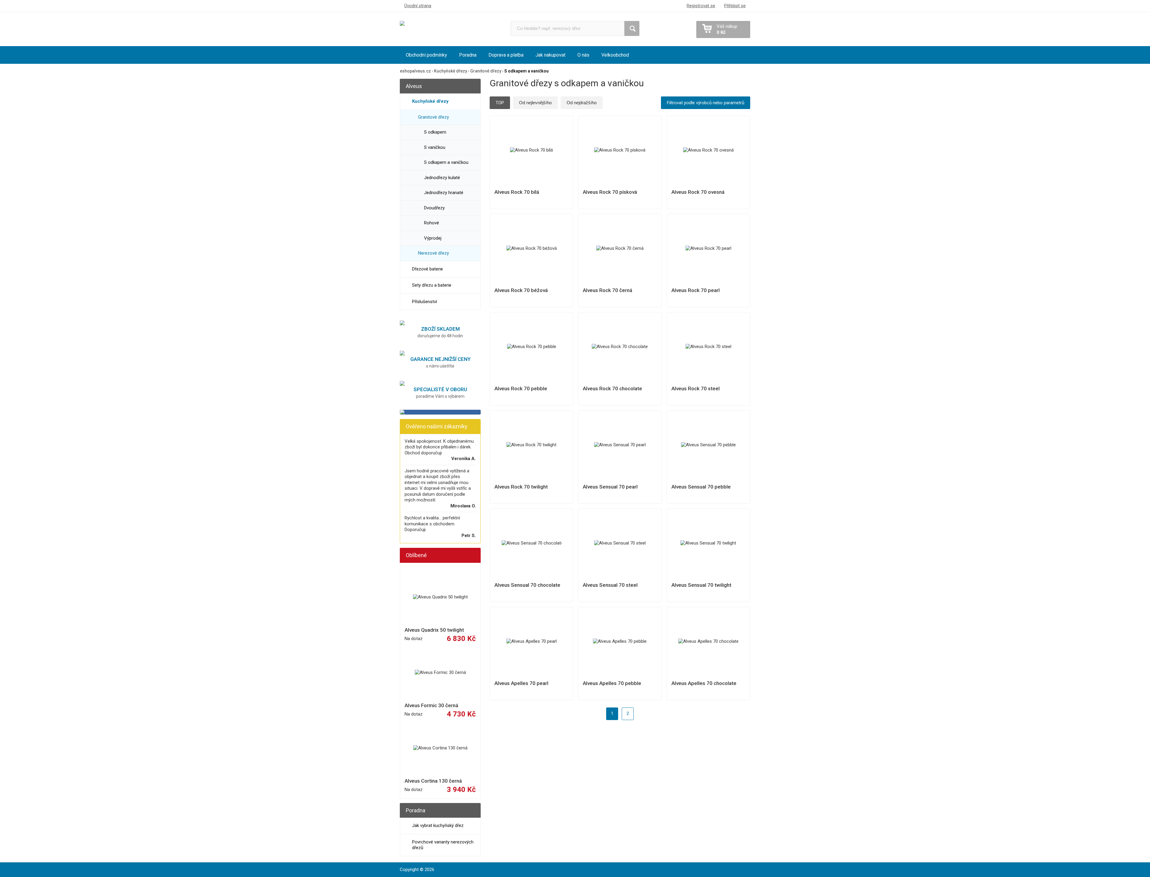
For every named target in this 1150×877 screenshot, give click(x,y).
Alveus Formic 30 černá (431, 705)
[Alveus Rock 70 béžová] (532, 249)
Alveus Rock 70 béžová (521, 290)
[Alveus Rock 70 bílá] (532, 150)
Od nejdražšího (582, 102)
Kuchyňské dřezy (430, 101)
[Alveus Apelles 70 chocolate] (708, 642)
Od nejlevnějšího (535, 102)
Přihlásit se (735, 5)
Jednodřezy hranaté (443, 192)
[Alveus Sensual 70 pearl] (620, 445)
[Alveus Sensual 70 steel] (620, 543)
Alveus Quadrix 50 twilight (434, 630)
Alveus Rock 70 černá (607, 290)
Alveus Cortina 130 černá (433, 781)
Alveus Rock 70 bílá (516, 192)
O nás (583, 55)
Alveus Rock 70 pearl (695, 290)
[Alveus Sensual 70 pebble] (708, 445)
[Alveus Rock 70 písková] (620, 150)
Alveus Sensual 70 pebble (701, 487)
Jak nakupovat (550, 55)
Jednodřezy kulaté (442, 177)
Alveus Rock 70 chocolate (612, 388)
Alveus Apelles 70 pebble (612, 683)
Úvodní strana (417, 5)
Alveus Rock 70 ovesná (697, 192)
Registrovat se (701, 5)
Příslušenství (424, 301)
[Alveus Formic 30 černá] (440, 673)
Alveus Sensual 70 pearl (610, 487)
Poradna (467, 55)
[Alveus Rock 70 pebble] (532, 347)
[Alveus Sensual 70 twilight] (708, 543)
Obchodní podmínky (426, 55)
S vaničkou (434, 147)
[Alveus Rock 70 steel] (708, 347)
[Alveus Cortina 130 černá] (440, 748)
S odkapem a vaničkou (446, 162)
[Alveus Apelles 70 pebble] (620, 642)
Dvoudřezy (434, 208)
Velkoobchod (615, 55)
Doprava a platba (505, 55)
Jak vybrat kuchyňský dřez (438, 825)
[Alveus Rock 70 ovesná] (708, 150)
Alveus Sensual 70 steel (610, 585)
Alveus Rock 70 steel (695, 388)
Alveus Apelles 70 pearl (521, 683)
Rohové (431, 223)
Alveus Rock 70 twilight (521, 487)
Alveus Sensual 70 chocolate (527, 585)
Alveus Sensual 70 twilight (701, 585)
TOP (500, 102)
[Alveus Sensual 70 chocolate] (532, 543)
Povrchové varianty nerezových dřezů (442, 845)
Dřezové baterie (427, 269)
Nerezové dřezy (433, 253)
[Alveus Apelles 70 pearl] (532, 642)
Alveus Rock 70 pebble (520, 388)
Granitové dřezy (433, 117)
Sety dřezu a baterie (431, 285)
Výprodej (432, 238)
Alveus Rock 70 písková (610, 192)
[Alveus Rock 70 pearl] (708, 249)
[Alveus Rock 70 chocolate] (620, 347)
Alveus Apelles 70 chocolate (703, 683)
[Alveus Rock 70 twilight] (532, 445)
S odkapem (435, 132)
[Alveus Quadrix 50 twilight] (440, 597)
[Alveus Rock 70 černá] (620, 249)
